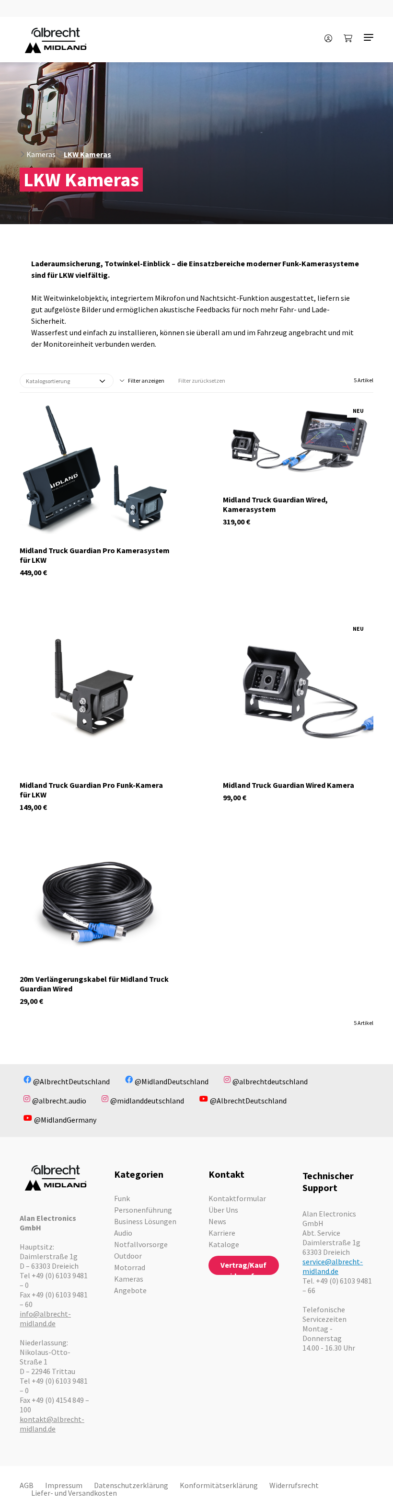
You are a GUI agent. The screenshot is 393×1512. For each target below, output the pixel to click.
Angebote (130, 1290)
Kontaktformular (237, 1198)
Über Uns (223, 1210)
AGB (27, 1485)
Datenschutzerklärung (131, 1485)
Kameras (41, 154)
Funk (122, 1198)
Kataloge (223, 1244)
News (217, 1221)
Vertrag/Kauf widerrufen (243, 1267)
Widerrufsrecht (294, 1485)
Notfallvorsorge (141, 1244)
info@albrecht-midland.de (45, 1318)
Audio (123, 1233)
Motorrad (129, 1267)
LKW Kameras (87, 154)
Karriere (221, 1233)
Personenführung (143, 1210)
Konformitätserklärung (219, 1485)
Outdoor (128, 1256)
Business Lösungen (145, 1221)
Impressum (63, 1485)
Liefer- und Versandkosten (74, 1493)
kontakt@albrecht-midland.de (52, 1423)
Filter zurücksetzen (201, 380)
